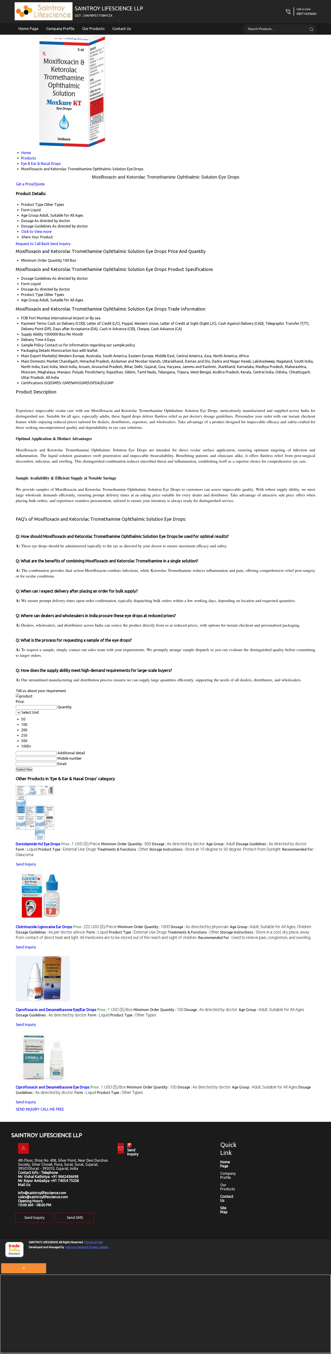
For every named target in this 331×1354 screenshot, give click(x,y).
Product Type (32, 295)
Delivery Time (32, 340)
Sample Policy (32, 345)
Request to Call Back (32, 244)
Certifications (32, 383)
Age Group (30, 300)
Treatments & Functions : (122, 849)
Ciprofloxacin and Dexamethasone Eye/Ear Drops (56, 1010)
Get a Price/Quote (30, 184)
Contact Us (121, 28)
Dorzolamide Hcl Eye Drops (38, 844)
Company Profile (60, 28)
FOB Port (28, 318)
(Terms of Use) (93, 1242)
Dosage (27, 289)
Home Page (28, 28)
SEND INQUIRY (28, 1109)
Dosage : (178, 844)
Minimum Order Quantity (41, 260)
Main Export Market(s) (39, 356)
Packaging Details (35, 350)
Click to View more (36, 231)
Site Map (223, 1210)
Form (25, 284)
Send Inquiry (60, 244)
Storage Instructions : (215, 849)
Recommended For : (254, 938)
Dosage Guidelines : (271, 844)
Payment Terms (34, 323)
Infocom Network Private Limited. (87, 1247)
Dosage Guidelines (36, 278)
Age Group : (220, 844)
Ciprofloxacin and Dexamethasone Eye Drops (53, 1087)
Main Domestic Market (39, 361)
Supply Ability (32, 334)
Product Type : (67, 849)
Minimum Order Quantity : (126, 844)
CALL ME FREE (52, 1109)
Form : (26, 849)
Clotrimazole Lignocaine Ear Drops (44, 927)
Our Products (93, 28)
